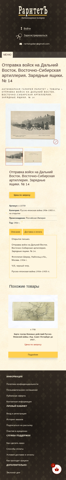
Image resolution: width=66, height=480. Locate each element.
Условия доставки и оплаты (20, 454)
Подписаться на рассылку (19, 425)
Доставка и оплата (33, 232)
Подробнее (33, 355)
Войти (27, 28)
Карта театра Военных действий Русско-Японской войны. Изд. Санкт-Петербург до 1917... (33, 337)
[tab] (15, 232)
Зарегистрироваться (35, 35)
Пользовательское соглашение (22, 390)
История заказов (14, 419)
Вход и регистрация (16, 413)
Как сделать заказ (15, 443)
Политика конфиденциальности (22, 384)
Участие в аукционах (16, 431)
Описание (15, 232)
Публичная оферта (16, 395)
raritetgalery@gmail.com (37, 44)
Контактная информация (19, 401)
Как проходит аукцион (17, 460)
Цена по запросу (22, 195)
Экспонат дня (13, 472)
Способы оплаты (14, 449)
